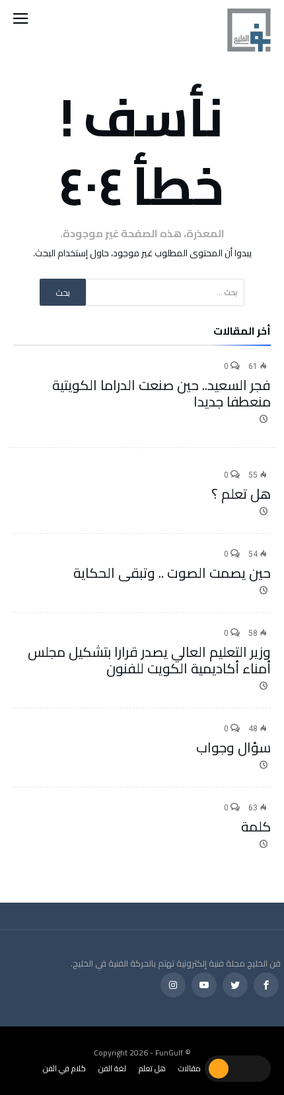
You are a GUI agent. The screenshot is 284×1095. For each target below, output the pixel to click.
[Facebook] (266, 985)
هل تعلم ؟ (241, 494)
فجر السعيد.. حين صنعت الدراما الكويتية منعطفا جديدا (161, 393)
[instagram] (173, 985)
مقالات (189, 1068)
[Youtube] (204, 985)
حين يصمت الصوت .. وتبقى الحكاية (172, 573)
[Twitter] (235, 985)
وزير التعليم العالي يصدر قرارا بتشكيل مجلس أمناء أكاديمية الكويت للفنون (149, 660)
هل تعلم (152, 1068)
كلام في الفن (64, 1068)
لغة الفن (112, 1068)
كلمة (256, 826)
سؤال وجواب (233, 747)
